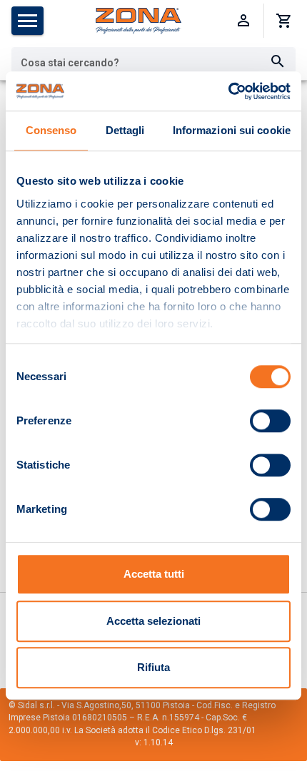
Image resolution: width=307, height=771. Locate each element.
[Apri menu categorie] (27, 20)
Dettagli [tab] (125, 130)
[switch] (270, 420)
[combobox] (153, 62)
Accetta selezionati (153, 621)
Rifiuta (153, 667)
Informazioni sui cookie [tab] (232, 130)
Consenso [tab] (51, 130)
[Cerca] (277, 62)
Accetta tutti (154, 574)
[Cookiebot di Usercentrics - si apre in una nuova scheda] (228, 91)
